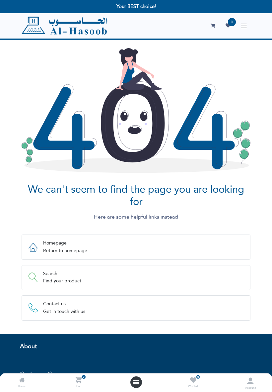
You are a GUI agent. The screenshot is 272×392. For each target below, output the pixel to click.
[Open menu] (136, 382)
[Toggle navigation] (244, 26)
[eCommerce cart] (213, 25)
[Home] (22, 380)
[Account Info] (250, 381)
